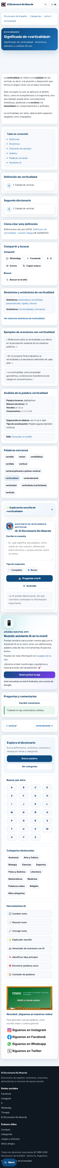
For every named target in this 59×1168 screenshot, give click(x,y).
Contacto (5, 1129)
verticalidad (10, 21)
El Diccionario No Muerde (14, 1117)
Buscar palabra (29, 758)
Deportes (41, 864)
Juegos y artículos (10, 1139)
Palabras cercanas (18, 158)
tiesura (33, 303)
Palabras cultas (16, 886)
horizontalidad (26, 309)
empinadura (24, 299)
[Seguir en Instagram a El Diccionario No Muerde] (29, 998)
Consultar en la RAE (22, 436)
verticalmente (31, 478)
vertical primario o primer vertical (23, 471)
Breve (34, 570)
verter (22, 456)
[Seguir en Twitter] (27, 1051)
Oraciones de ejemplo (20, 148)
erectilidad (37, 299)
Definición (14, 139)
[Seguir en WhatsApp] (27, 1044)
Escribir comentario (29, 703)
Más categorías (16, 893)
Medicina (32, 879)
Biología (12, 864)
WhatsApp (6, 1107)
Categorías (35, 16)
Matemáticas (15, 879)
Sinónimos (14, 143)
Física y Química (16, 871)
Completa (16, 570)
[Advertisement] (29, 60)
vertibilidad (37, 456)
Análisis (13, 153)
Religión (34, 886)
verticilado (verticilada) (34, 485)
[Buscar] (45, 4)
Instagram (6, 1098)
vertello (10, 456)
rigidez (24, 303)
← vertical (11, 725)
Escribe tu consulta (16, 536)
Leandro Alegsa (26, 233)
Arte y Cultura (31, 857)
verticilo (10, 492)
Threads (5, 1112)
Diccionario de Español (15, 16)
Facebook (6, 1093)
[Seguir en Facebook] (27, 1037)
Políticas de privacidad (20, 1160)
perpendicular (13, 303)
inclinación (39, 309)
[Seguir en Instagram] (27, 1030)
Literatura (36, 871)
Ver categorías (29, 766)
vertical (23, 464)
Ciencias (26, 864)
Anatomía (13, 857)
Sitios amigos (8, 1143)
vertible (10, 464)
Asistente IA (15, 162)
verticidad (11, 485)
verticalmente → (44, 725)
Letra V (47, 16)
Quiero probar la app (29, 674)
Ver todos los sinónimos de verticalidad (24, 318)
